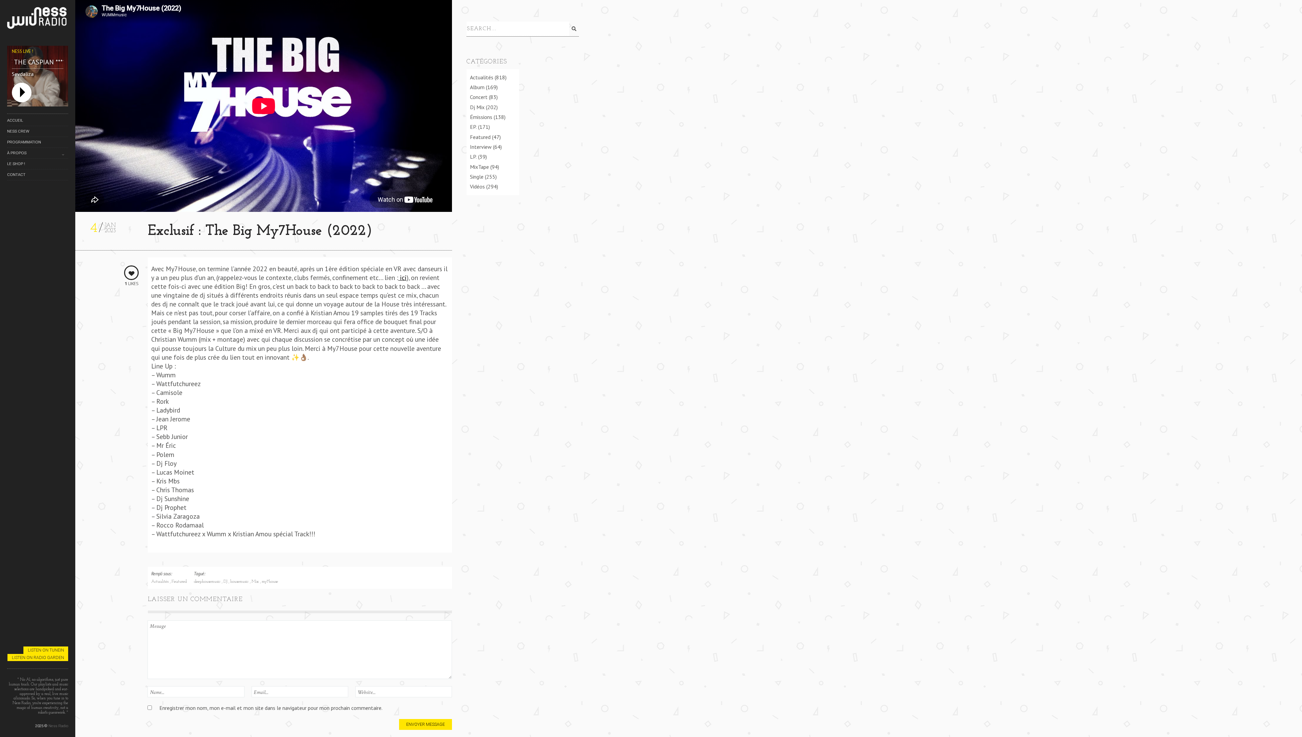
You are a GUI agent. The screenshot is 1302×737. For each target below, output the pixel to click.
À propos (16, 153)
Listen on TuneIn (46, 650)
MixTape (479, 166)
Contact (16, 174)
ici (402, 277)
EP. (473, 126)
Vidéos (477, 186)
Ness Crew (18, 131)
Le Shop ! (16, 163)
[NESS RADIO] (37, 19)
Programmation (24, 142)
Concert (479, 97)
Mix (256, 582)
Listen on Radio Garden (38, 657)
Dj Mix (477, 107)
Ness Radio (58, 725)
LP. (473, 156)
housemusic (240, 582)
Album (477, 87)
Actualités (160, 582)
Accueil (15, 120)
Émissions (481, 117)
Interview (481, 146)
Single (477, 176)
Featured (179, 582)
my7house (270, 582)
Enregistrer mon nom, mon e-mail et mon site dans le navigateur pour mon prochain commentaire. (270, 707)
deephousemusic (208, 582)
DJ (226, 582)
